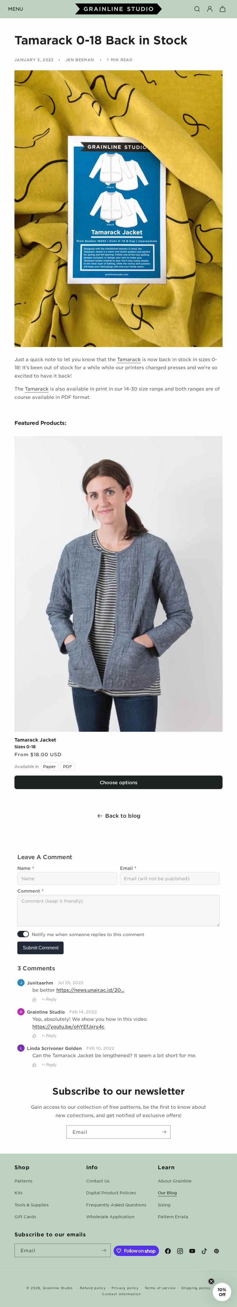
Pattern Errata (173, 1216)
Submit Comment (40, 947)
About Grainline (175, 1180)
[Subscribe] (164, 1132)
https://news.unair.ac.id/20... (90, 990)
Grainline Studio (58, 1288)
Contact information (121, 1294)
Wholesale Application (110, 1216)
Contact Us (98, 1180)
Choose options (118, 782)
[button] (15, 9)
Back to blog (122, 815)
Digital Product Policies (111, 1192)
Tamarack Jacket (35, 739)
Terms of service (160, 1288)
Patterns (23, 1180)
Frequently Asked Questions (116, 1204)
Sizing (164, 1204)
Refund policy (93, 1288)
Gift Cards (25, 1216)
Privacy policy (125, 1288)
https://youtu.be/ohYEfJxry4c (68, 1026)
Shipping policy (196, 1288)
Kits (18, 1192)
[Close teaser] (211, 1281)
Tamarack (129, 359)
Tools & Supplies (31, 1204)
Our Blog (167, 1192)
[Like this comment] (34, 999)
